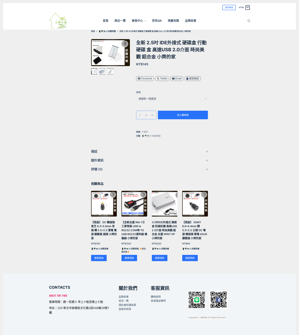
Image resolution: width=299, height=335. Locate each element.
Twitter (163, 78)
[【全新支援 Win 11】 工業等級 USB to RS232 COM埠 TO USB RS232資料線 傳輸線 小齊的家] (134, 204)
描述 (94, 151)
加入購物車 (183, 114)
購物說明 (156, 296)
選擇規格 (99, 257)
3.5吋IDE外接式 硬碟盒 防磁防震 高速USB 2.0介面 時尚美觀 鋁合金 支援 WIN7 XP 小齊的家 (164, 230)
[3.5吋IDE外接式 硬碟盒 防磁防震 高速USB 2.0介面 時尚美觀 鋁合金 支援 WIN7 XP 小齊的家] (165, 204)
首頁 (105, 20)
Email (178, 78)
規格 (138, 92)
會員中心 (137, 20)
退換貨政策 (125, 309)
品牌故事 (190, 20)
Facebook (146, 78)
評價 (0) (97, 169)
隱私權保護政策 (127, 304)
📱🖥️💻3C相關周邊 (151, 136)
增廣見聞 (173, 20)
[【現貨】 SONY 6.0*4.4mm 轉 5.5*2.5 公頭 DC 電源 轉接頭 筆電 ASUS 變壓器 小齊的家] (195, 204)
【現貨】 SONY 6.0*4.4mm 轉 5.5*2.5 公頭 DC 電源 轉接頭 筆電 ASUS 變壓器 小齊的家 (194, 230)
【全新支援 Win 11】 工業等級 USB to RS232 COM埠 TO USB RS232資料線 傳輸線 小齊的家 (134, 230)
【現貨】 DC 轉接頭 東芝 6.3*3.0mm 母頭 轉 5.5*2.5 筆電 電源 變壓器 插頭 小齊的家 (104, 230)
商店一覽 (120, 20)
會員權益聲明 (158, 300)
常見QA (157, 20)
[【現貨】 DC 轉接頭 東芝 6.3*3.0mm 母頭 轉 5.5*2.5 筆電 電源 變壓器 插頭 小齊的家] (104, 204)
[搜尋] (249, 20)
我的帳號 (229, 7)
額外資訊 (97, 160)
